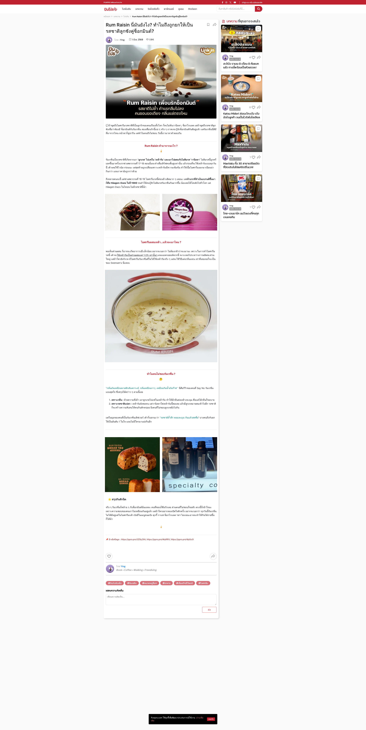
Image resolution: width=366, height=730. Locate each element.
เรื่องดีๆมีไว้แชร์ (185, 583)
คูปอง (181, 9)
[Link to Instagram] (226, 2)
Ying (122, 39)
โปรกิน (126, 16)
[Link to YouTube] (235, 2)
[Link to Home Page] (111, 9)
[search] (258, 9)
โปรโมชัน (126, 9)
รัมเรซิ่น (133, 583)
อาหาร (167, 583)
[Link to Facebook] (222, 2)
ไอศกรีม (204, 583)
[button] (214, 24)
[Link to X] (230, 2)
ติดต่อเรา (192, 9)
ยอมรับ (211, 719)
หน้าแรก (107, 16)
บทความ (139, 9)
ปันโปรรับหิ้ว (153, 9)
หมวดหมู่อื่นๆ (150, 583)
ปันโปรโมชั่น (116, 583)
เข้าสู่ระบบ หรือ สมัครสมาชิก (252, 2)
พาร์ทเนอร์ (169, 9)
